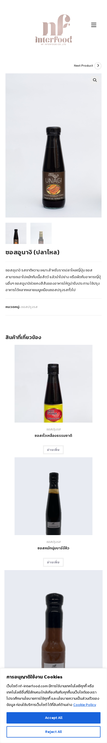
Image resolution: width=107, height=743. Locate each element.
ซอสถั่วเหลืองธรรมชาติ (53, 435)
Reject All (53, 731)
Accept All (53, 717)
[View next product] (98, 65)
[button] (95, 80)
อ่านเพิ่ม (53, 449)
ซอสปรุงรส (29, 306)
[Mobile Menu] (93, 25)
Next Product (83, 65)
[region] (53, 705)
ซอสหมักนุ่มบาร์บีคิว (53, 548)
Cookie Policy (84, 704)
